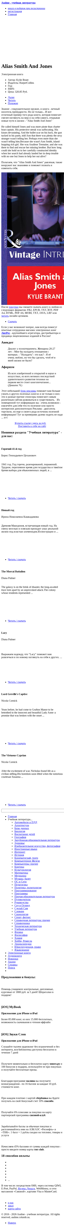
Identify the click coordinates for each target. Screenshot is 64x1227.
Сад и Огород (22, 905)
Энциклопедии (23, 944)
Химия (18, 938)
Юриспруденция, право (27, 947)
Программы (21, 893)
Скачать (12, 321)
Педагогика (21, 884)
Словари (19, 911)
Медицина (20, 875)
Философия (20, 935)
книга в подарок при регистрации (26, 8)
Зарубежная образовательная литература (37, 840)
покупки (14, 307)
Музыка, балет (22, 878)
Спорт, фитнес (22, 917)
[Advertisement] (22, 39)
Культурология (22, 869)
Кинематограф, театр (26, 858)
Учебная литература (25, 929)
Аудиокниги (15, 955)
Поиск (11, 967)
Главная (12, 816)
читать (5, 315)
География (20, 837)
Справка (12, 964)
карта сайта (14, 1208)
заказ (10, 1205)
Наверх (12, 1222)
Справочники (22, 923)
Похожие (13, 103)
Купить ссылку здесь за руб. (30, 423)
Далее (11, 97)
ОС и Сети (20, 881)
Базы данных (21, 828)
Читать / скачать (17, 498)
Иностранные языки (25, 849)
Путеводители (22, 899)
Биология (19, 831)
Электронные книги (19, 952)
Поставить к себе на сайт (32, 426)
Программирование (25, 890)
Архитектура (21, 825)
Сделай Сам (21, 908)
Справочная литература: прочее (32, 920)
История (19, 855)
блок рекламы (28, 390)
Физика (18, 932)
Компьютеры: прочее (26, 863)
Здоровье (19, 843)
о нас (11, 1202)
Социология (21, 914)
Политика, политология (27, 887)
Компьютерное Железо (27, 860)
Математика (21, 872)
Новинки (13, 958)
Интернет (19, 852)
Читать (12, 100)
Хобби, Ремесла (23, 941)
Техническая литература (28, 926)
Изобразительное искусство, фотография (37, 846)
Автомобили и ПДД (25, 822)
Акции (12, 961)
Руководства (21, 902)
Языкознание (21, 949)
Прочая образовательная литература (34, 896)
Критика (19, 866)
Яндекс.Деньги (26, 1188)
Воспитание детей (24, 834)
